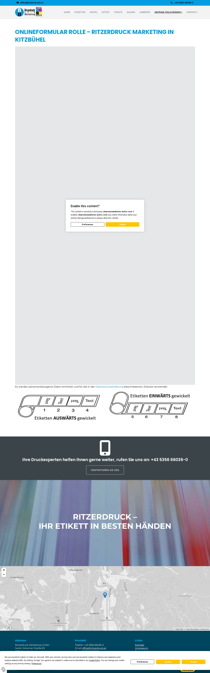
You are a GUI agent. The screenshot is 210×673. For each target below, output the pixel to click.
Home (67, 12)
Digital (93, 12)
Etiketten (79, 12)
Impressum (141, 648)
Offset (106, 12)
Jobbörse (144, 12)
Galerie (131, 12)
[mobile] (105, 449)
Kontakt (191, 12)
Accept (193, 662)
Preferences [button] (36, 664)
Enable (122, 224)
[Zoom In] (4, 570)
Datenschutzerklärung (109, 386)
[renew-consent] (3, 669)
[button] (105, 470)
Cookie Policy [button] (94, 660)
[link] (168, 12)
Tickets (118, 12)
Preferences (142, 662)
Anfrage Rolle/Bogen (168, 12)
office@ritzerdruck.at (32, 2)
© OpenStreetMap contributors (196, 629)
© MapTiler (178, 629)
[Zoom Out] (4, 574)
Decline (168, 662)
